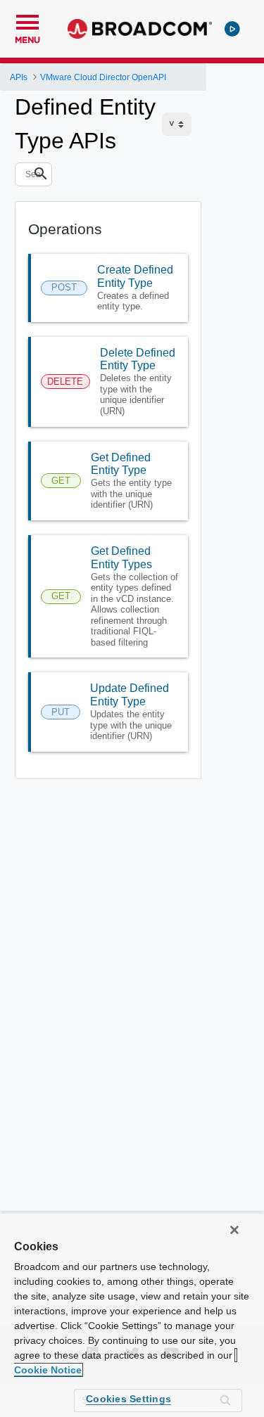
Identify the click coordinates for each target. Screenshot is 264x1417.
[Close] (234, 1230)
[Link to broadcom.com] (140, 28)
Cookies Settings (128, 1398)
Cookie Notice (48, 1370)
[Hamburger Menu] (27, 20)
